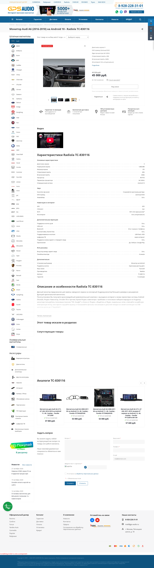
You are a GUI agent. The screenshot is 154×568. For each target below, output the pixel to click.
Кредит (39, 530)
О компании (68, 515)
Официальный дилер (19, 515)
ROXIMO (85, 2)
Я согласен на (82, 474)
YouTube (97, 520)
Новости (66, 518)
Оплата (39, 524)
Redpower (47, 2)
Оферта (66, 524)
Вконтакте (92, 520)
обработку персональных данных (87, 474)
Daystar (12, 533)
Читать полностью (44, 316)
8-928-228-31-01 (130, 5)
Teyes (93, 2)
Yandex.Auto (13, 527)
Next (79, 99)
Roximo (12, 518)
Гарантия (39, 518)
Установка (40, 527)
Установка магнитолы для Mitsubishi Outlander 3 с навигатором (21, 496)
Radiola (66, 2)
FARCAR (75, 2)
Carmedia (12, 530)
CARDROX (57, 2)
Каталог (39, 515)
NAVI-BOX (101, 2)
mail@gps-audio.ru (132, 524)
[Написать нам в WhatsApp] (117, 11)
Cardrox (12, 521)
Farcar (11, 524)
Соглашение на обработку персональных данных (73, 528)
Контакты (67, 521)
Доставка (39, 521)
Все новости (27, 465)
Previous (48, 99)
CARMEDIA (36, 2)
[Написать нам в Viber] (125, 11)
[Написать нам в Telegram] (121, 11)
